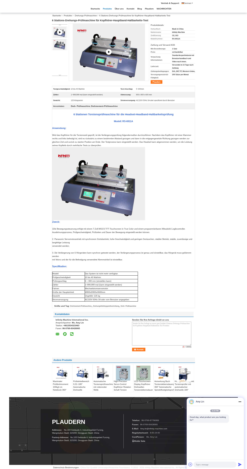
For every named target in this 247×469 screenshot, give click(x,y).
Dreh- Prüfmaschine (128, 306)
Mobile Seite (139, 441)
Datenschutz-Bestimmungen (66, 467)
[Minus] (240, 401)
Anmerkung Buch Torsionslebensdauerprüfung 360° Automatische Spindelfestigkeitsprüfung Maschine (164, 387)
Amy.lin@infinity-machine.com (153, 428)
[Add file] (190, 464)
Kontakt (130, 9)
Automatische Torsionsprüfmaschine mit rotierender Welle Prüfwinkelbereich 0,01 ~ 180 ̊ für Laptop (103, 390)
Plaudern (149, 9)
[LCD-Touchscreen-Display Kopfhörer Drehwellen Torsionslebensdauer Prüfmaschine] (143, 373)
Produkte (107, 9)
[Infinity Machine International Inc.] (67, 8)
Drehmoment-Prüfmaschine (81, 306)
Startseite (95, 9)
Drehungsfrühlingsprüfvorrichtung (106, 306)
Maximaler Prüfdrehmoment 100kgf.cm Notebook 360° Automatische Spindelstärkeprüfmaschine (62, 388)
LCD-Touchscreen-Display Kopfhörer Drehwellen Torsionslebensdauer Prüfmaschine (143, 387)
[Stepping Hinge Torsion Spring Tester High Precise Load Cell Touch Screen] (109, 52)
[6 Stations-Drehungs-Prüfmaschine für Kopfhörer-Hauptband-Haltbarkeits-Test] (59, 44)
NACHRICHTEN (164, 9)
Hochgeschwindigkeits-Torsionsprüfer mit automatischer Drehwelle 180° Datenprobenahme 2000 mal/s (184, 388)
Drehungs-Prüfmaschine (86, 16)
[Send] (240, 464)
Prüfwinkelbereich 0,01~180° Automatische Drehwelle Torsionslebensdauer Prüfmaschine (82, 388)
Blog (139, 9)
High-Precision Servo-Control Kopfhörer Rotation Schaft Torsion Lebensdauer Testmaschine (122, 388)
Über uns (119, 9)
